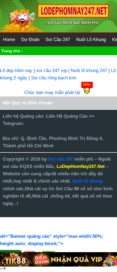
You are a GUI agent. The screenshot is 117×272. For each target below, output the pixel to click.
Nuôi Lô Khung (91, 39)
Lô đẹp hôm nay (16, 70)
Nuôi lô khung (87, 181)
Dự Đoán (30, 39)
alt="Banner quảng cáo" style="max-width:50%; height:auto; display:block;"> (51, 240)
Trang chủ (10, 51)
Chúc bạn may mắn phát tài (52, 92)
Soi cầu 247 (61, 159)
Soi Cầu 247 (57, 39)
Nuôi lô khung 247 (89, 70)
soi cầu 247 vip (51, 70)
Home (9, 39)
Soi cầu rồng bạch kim (53, 77)
